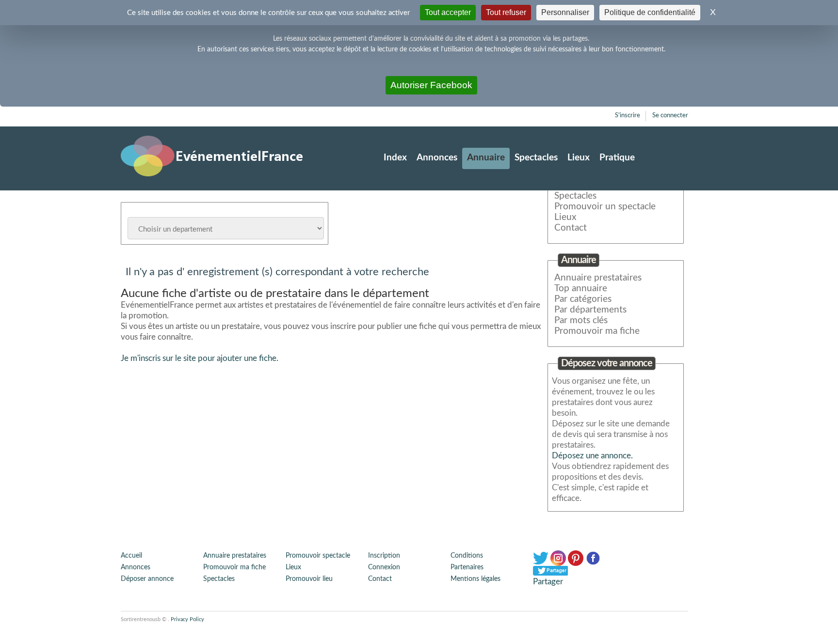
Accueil (131, 555)
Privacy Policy (187, 619)
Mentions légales (475, 579)
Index (395, 157)
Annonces (437, 157)
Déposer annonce (147, 579)
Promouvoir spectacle (318, 555)
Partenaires (467, 567)
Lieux (578, 157)
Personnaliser (565, 12)
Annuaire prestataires (598, 277)
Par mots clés (581, 320)
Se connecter (670, 115)
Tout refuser (506, 12)
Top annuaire (580, 288)
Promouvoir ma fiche (597, 331)
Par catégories (583, 299)
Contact (570, 228)
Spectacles (536, 157)
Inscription (384, 555)
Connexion (384, 567)
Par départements (590, 309)
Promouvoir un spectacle (605, 206)
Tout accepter (448, 12)
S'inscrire (627, 115)
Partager (548, 582)
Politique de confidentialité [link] (649, 12)
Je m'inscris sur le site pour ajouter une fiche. (199, 358)
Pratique (617, 157)
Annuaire (486, 157)
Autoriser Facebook (431, 85)
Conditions (467, 555)
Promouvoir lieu (309, 579)
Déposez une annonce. (592, 456)
